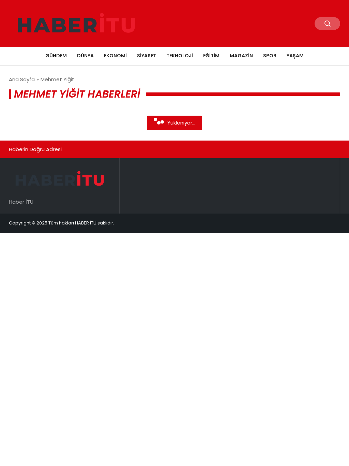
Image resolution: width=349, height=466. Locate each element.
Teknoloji (179, 55)
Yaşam (295, 55)
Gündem (56, 55)
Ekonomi (115, 55)
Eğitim (211, 55)
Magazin (241, 55)
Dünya (85, 55)
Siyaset (146, 55)
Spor (269, 55)
